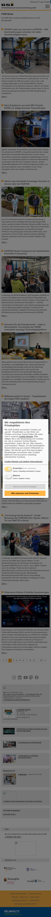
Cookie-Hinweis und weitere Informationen (23, 461)
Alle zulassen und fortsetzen (25, 493)
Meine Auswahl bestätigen (25, 486)
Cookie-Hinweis (26, 436)
